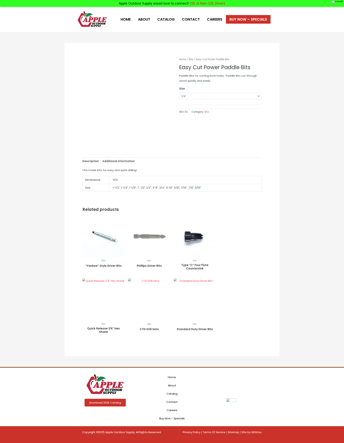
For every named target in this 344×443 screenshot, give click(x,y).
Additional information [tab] (118, 161)
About (144, 19)
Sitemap (233, 432)
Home (126, 19)
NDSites (256, 432)
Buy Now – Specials (248, 19)
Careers (214, 19)
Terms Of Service (214, 432)
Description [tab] (90, 161)
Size (182, 88)
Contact (191, 19)
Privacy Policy (191, 432)
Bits (191, 59)
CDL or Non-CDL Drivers (207, 3)
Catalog (166, 19)
